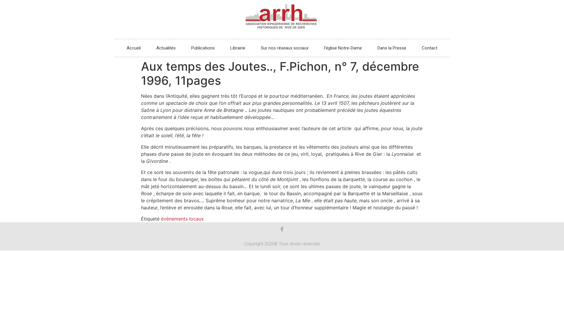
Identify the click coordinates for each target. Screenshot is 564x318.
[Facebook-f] (282, 229)
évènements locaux (182, 219)
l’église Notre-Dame (343, 48)
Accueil (134, 48)
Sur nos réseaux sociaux (284, 48)
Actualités (166, 48)
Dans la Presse (391, 48)
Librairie (237, 48)
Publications (203, 48)
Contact (429, 48)
